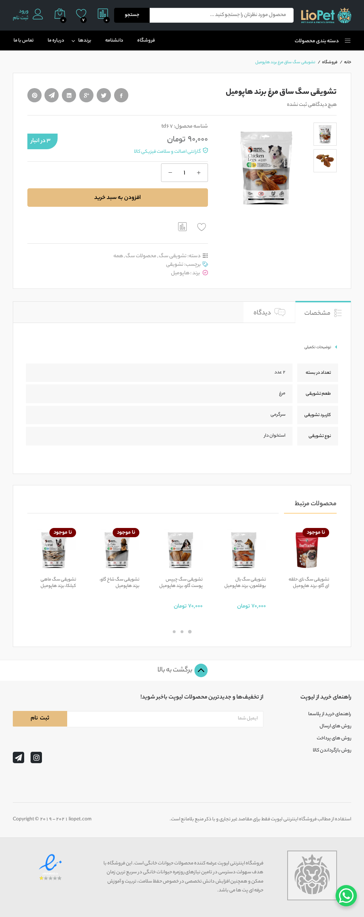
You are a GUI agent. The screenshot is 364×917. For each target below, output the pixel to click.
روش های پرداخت (334, 739)
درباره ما (56, 41)
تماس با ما (24, 41)
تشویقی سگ (173, 256)
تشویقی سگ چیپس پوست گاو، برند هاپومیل (181, 583)
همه (118, 256)
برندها (84, 41)
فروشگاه (146, 41)
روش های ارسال (335, 726)
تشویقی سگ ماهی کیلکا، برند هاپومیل (58, 583)
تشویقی (174, 265)
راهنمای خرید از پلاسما (329, 714)
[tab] (323, 312)
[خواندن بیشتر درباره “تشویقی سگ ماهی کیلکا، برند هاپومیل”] (70, 568)
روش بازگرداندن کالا (332, 751)
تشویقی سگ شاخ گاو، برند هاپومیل (119, 583)
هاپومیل (180, 273)
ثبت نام (20, 18)
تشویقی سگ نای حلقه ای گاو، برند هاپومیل (309, 583)
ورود (23, 12)
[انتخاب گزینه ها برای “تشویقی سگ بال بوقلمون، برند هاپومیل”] (260, 568)
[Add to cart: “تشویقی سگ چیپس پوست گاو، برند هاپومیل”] (197, 568)
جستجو (132, 15)
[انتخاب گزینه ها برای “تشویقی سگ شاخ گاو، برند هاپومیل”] (133, 568)
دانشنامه (114, 41)
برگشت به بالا (175, 670)
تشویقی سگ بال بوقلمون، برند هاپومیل (245, 583)
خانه (347, 62)
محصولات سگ (140, 256)
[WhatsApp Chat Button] (346, 895)
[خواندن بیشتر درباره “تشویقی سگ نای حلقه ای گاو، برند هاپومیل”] (323, 568)
